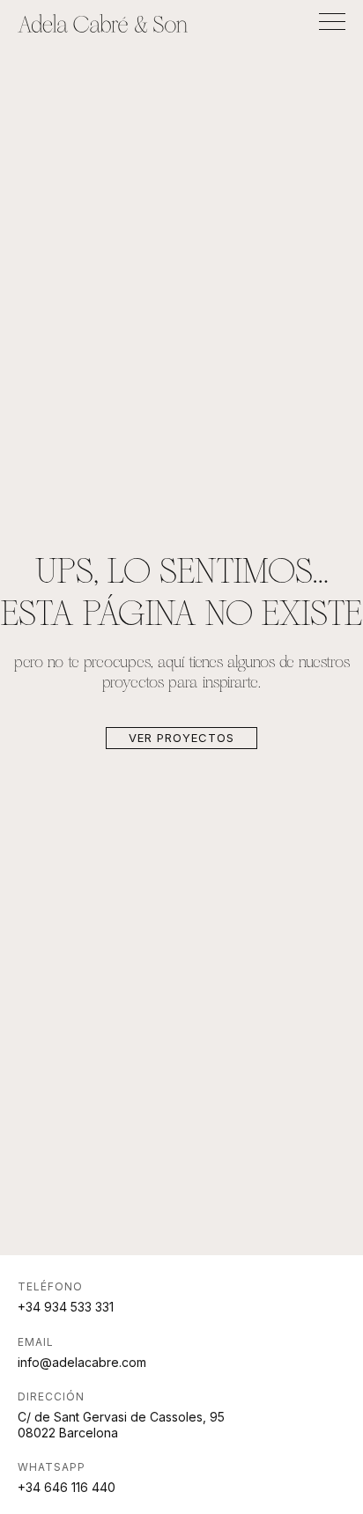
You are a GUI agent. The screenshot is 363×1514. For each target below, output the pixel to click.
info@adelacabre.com (82, 1362)
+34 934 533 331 (66, 1306)
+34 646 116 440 (66, 1487)
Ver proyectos (181, 738)
